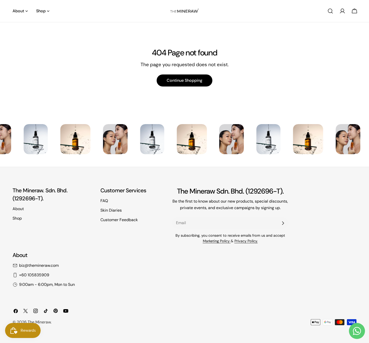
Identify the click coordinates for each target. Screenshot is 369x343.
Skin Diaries (111, 210)
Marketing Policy (217, 241)
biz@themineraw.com (39, 265)
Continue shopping (184, 80)
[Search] (330, 11)
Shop (17, 218)
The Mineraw (39, 322)
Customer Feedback (119, 219)
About (18, 208)
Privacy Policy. (246, 241)
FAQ (104, 200)
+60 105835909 (34, 275)
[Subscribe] (283, 223)
